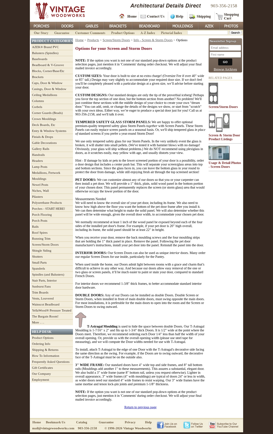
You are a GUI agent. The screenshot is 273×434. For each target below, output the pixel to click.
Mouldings (182, 25)
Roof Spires (40, 232)
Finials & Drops (42, 137)
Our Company (41, 373)
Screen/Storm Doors (45, 244)
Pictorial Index (171, 32)
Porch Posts (39, 220)
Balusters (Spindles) (45, 53)
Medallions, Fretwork (46, 172)
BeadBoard (149, 25)
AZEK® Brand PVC (45, 47)
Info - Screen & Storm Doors (153, 40)
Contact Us (153, 16)
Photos (231, 25)
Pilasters (37, 196)
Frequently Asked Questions (51, 361)
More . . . (38, 322)
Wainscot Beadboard (46, 304)
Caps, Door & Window (47, 83)
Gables (91, 25)
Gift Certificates (42, 367)
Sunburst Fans (41, 286)
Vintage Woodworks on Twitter (193, 425)
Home (128, 16)
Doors (67, 25)
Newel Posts (40, 184)
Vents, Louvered (43, 298)
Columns (38, 101)
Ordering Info (41, 343)
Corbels (37, 107)
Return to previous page (140, 407)
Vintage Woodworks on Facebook (167, 425)
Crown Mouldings (44, 119)
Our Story (40, 32)
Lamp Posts (39, 166)
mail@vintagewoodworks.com (53, 428)
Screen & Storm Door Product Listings (224, 137)
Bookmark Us (55, 422)
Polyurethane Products (47, 202)
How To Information (45, 355)
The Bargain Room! (45, 316)
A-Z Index (148, 32)
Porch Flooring (42, 214)
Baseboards (39, 59)
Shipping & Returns (45, 349)
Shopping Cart (227, 16)
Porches (42, 25)
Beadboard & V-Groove (48, 65)
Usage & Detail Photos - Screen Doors (225, 164)
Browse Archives (225, 69)
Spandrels (38, 268)
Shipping (200, 16)
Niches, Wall (40, 190)
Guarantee (62, 32)
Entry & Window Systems (49, 131)
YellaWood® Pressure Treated (51, 310)
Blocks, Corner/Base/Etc (48, 71)
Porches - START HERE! (48, 208)
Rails (35, 226)
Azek (208, 25)
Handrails (38, 154)
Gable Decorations (44, 143)
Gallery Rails (40, 149)
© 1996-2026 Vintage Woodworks (128, 428)
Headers (37, 160)
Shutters (37, 256)
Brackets (118, 25)
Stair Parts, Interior (44, 280)
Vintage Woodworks (56, 10)
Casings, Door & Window (49, 89)
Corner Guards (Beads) (47, 113)
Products (93, 40)
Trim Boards (40, 292)
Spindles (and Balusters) (48, 274)
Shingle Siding (41, 250)
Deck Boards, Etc (43, 125)
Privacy (130, 422)
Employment (40, 379)
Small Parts (39, 262)
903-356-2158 (224, 5)
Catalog (81, 422)
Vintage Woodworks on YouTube (223, 425)
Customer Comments (90, 32)
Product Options (123, 32)
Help (177, 16)
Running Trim (41, 238)
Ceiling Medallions (44, 95)
